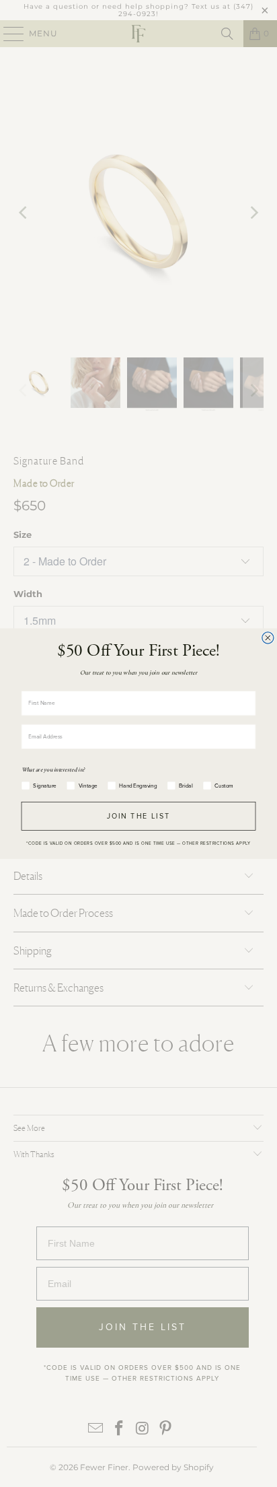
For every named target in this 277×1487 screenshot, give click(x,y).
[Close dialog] (268, 637)
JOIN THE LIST (138, 815)
